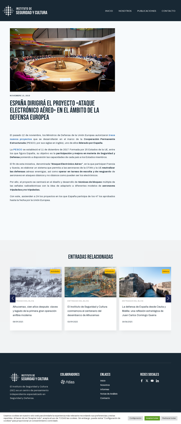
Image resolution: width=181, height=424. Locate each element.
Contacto (168, 10)
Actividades (55, 271)
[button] (12, 298)
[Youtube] (152, 380)
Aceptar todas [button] (152, 418)
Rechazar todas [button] (169, 418)
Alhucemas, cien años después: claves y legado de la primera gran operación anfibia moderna (35, 311)
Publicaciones (146, 10)
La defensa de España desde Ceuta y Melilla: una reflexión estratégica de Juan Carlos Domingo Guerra (144, 311)
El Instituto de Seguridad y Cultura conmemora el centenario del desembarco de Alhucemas (87, 311)
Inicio (109, 10)
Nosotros (125, 10)
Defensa (166, 271)
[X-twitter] (147, 380)
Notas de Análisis (109, 394)
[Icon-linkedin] (157, 380)
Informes (104, 389)
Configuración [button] (135, 418)
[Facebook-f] (141, 380)
